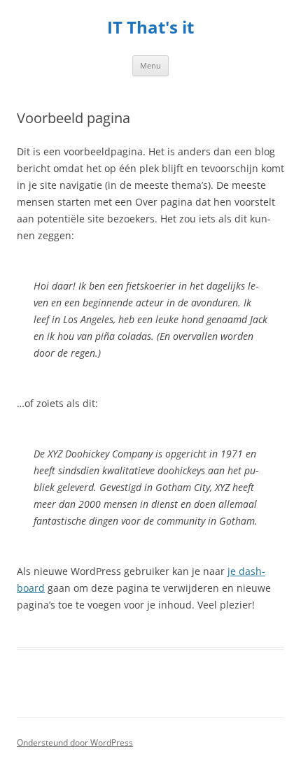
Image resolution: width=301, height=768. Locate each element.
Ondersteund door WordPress (75, 742)
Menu (150, 65)
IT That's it (150, 27)
